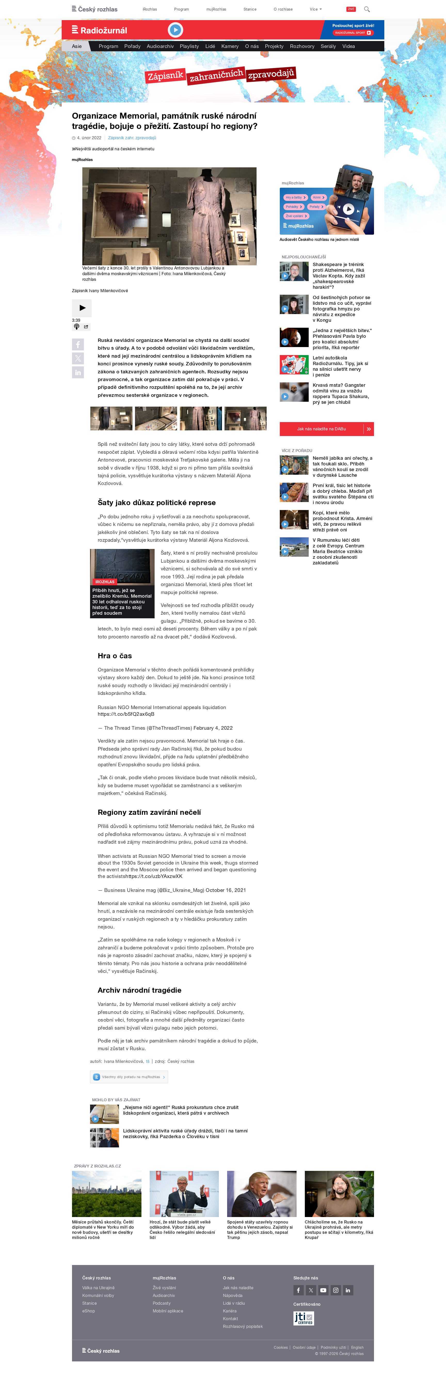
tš (148, 1061)
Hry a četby (294, 197)
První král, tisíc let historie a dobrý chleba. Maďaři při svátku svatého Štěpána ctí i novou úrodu (343, 494)
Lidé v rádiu (234, 1303)
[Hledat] (367, 9)
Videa (349, 46)
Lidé (210, 46)
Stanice (250, 9)
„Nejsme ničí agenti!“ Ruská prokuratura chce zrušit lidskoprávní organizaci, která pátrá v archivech (180, 1110)
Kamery (230, 46)
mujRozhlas (216, 9)
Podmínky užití (333, 1347)
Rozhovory (302, 46)
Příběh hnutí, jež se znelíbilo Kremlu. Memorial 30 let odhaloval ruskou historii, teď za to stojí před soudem (122, 602)
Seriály (328, 46)
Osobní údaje (304, 1347)
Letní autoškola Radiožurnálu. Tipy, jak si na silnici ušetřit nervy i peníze (340, 366)
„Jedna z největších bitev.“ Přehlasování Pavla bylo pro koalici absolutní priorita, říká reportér (342, 339)
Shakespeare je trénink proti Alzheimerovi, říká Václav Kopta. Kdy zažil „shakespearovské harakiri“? (339, 276)
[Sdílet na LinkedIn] (78, 372)
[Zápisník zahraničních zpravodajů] (223, 76)
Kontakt (230, 1318)
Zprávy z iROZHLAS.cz (97, 1166)
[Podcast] (76, 327)
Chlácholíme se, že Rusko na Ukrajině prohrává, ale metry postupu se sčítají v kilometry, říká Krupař (339, 1230)
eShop (88, 1311)
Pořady (132, 46)
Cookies (281, 1347)
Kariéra (229, 1311)
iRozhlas (150, 9)
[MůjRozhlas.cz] (82, 160)
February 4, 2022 (213, 728)
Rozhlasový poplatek (243, 1326)
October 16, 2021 (226, 890)
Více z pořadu (297, 450)
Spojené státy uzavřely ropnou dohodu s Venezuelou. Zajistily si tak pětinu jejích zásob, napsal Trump (260, 1230)
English (357, 1347)
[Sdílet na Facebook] (78, 344)
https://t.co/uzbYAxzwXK (153, 876)
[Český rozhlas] (94, 9)
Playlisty (189, 46)
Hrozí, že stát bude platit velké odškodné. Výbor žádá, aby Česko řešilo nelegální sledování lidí (182, 1230)
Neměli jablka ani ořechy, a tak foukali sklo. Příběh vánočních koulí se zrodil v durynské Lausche (343, 466)
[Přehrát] (82, 308)
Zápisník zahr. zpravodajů (132, 137)
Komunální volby (98, 1295)
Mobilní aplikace (168, 1311)
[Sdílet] (86, 327)
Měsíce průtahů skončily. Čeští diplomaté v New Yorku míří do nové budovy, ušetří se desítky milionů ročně (103, 1230)
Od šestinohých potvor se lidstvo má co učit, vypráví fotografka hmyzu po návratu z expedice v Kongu (342, 309)
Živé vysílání (294, 216)
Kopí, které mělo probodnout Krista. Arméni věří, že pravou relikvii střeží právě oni (342, 521)
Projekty (274, 46)
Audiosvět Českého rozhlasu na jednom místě (319, 239)
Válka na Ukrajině (98, 1287)
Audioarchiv (160, 46)
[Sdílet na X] (78, 358)
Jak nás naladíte (238, 1287)
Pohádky (292, 207)
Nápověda (233, 1295)
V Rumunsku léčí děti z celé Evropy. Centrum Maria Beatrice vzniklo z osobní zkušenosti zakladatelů (338, 551)
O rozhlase (283, 9)
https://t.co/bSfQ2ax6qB (126, 714)
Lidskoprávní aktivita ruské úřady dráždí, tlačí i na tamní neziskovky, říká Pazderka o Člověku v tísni (185, 1133)
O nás (252, 46)
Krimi (317, 197)
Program (181, 9)
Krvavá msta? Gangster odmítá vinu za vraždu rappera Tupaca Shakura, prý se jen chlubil (341, 393)
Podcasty (162, 1303)
